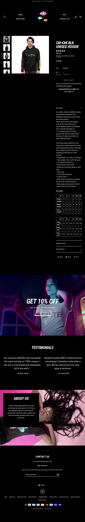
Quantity (65, 68)
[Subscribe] (57, 475)
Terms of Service (64, 497)
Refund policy (42, 500)
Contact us (12, 497)
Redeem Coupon (42, 313)
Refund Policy (60, 249)
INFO (64, 15)
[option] (6, 39)
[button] (60, 51)
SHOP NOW (20, 19)
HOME (20, 15)
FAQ (6, 497)
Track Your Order (21, 497)
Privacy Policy (53, 497)
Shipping (58, 56)
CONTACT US (64, 19)
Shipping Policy (61, 243)
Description (59, 108)
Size (57, 68)
